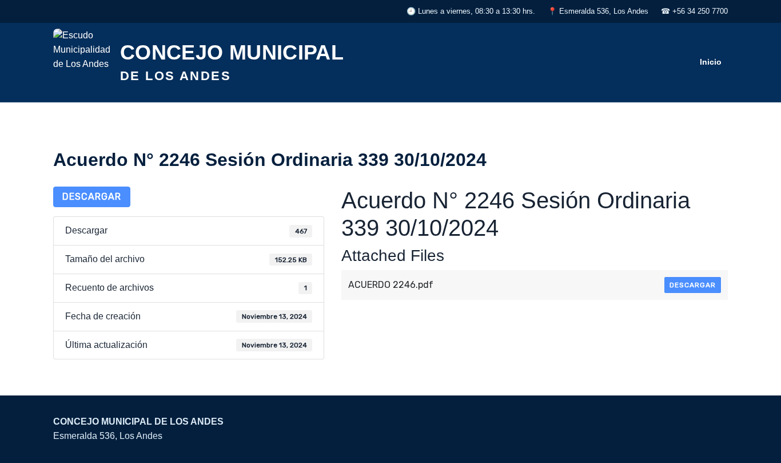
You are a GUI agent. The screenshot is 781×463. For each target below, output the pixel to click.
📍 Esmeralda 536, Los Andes (598, 11)
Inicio (711, 61)
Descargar (91, 196)
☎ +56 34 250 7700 (694, 11)
